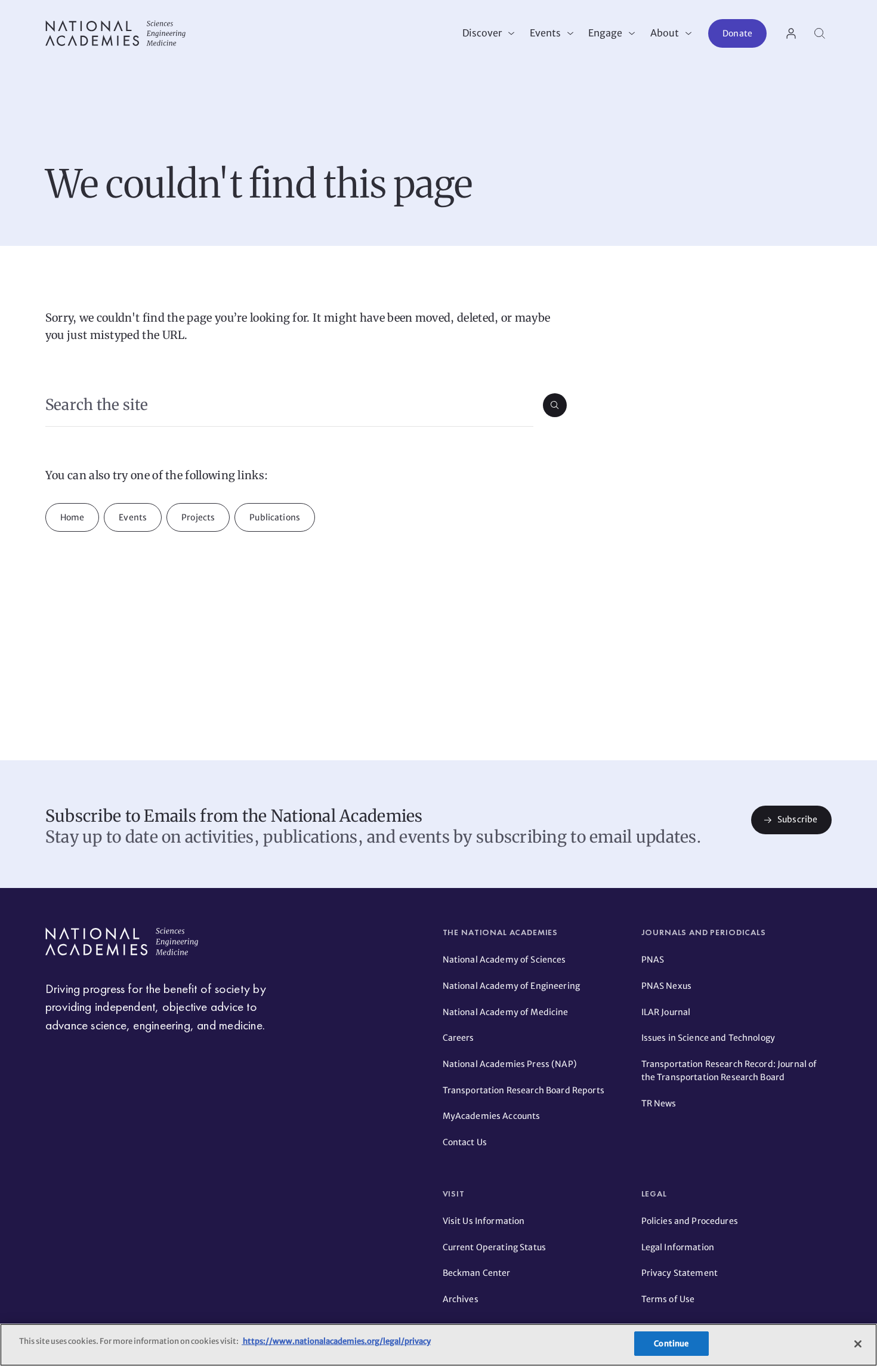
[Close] (858, 1344)
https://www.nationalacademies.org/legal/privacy (336, 1341)
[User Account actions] (791, 33)
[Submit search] (555, 405)
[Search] (820, 33)
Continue (671, 1344)
